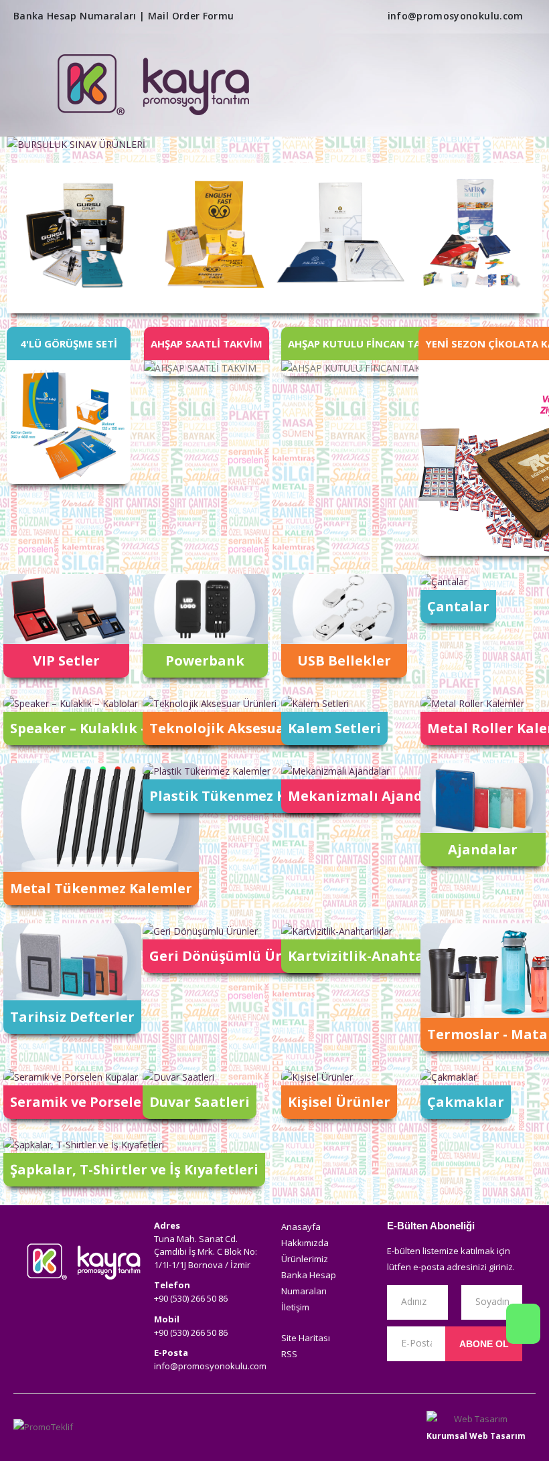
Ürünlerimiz (304, 1259)
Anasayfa (301, 1227)
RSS (289, 1354)
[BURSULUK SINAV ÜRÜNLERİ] (274, 145)
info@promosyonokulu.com (456, 15)
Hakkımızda (305, 1243)
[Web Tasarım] (476, 1419)
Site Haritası (305, 1338)
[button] (498, 86)
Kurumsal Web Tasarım (476, 1436)
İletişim (295, 1307)
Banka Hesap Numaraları (75, 15)
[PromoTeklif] (62, 1427)
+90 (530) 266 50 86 (191, 1298)
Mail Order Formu (191, 15)
